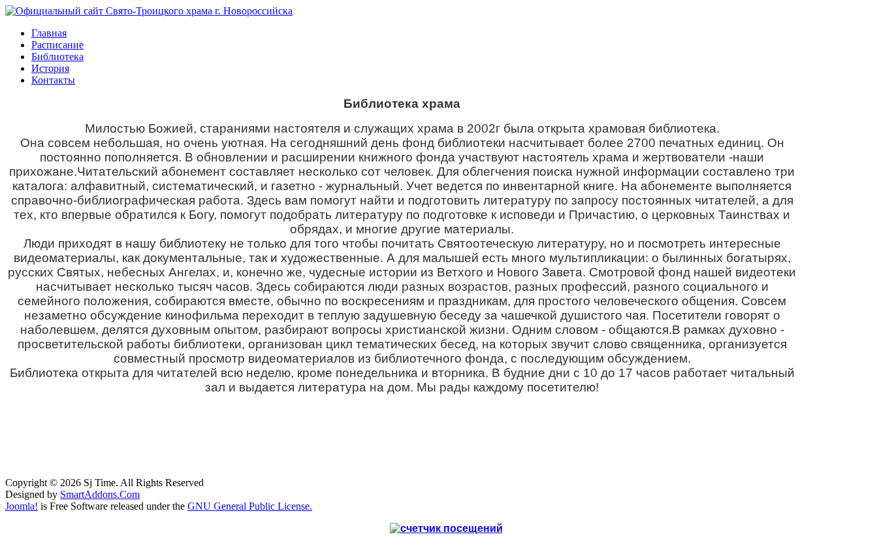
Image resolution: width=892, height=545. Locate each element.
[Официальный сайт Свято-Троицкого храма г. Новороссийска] (149, 10)
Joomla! (21, 506)
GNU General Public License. (249, 506)
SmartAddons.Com (100, 494)
